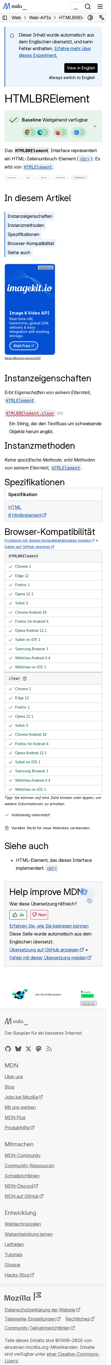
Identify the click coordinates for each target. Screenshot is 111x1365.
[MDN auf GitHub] (8, 1048)
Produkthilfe (17, 1127)
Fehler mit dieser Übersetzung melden (48, 957)
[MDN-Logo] (16, 1021)
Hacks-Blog (17, 1275)
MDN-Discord (19, 1186)
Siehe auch (18, 252)
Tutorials (13, 1254)
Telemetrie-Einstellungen (30, 1319)
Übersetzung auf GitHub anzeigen (44, 949)
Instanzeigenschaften (29, 216)
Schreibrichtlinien (22, 1176)
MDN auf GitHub (22, 1196)
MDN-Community (23, 1155)
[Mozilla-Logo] (23, 1296)
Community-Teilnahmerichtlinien (37, 1328)
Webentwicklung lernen (29, 1234)
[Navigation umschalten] (100, 6)
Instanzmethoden (25, 225)
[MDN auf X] (28, 1048)
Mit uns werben (20, 1107)
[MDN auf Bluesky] (18, 1048)
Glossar (12, 1265)
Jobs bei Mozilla (21, 1097)
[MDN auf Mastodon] (38, 1048)
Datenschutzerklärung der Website (40, 1310)
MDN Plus (15, 1117)
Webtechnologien (23, 1224)
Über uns (14, 1076)
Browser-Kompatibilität (30, 243)
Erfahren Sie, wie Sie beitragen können (49, 926)
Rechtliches (77, 1319)
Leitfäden (14, 1244)
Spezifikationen (23, 234)
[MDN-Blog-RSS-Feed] (49, 1048)
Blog (9, 1087)
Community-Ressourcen (29, 1165)
